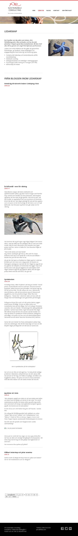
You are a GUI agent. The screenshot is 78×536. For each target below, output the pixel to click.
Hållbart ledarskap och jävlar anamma (18, 452)
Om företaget (67, 10)
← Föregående (10, 495)
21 (10, 496)
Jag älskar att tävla (11, 393)
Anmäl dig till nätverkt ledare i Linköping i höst (21, 84)
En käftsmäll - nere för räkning (15, 186)
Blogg (49, 10)
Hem (33, 10)
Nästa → (15, 496)
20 (6, 496)
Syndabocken (9, 279)
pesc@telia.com (41, 529)
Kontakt (56, 10)
